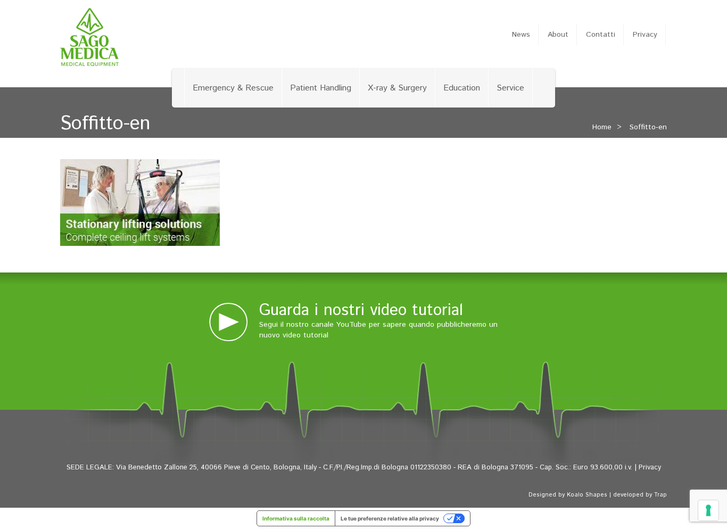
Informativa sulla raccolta (295, 518)
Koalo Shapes (587, 495)
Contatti (600, 34)
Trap (660, 495)
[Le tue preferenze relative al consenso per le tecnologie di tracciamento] (708, 510)
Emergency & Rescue (233, 88)
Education (461, 88)
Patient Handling (320, 88)
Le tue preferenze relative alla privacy (390, 518)
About (558, 34)
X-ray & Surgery (397, 88)
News (521, 34)
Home (602, 127)
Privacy (645, 34)
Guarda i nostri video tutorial (361, 310)
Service (510, 88)
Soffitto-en (648, 127)
